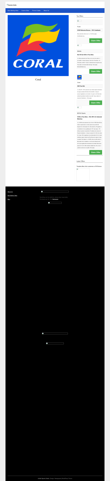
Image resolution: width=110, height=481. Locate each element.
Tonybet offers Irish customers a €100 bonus (89, 166)
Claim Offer (95, 40)
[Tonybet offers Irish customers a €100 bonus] (83, 174)
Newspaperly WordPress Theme (63, 478)
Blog (9, 199)
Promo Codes (36, 10)
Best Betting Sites (13, 10)
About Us (46, 10)
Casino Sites (25, 10)
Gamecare (55, 199)
